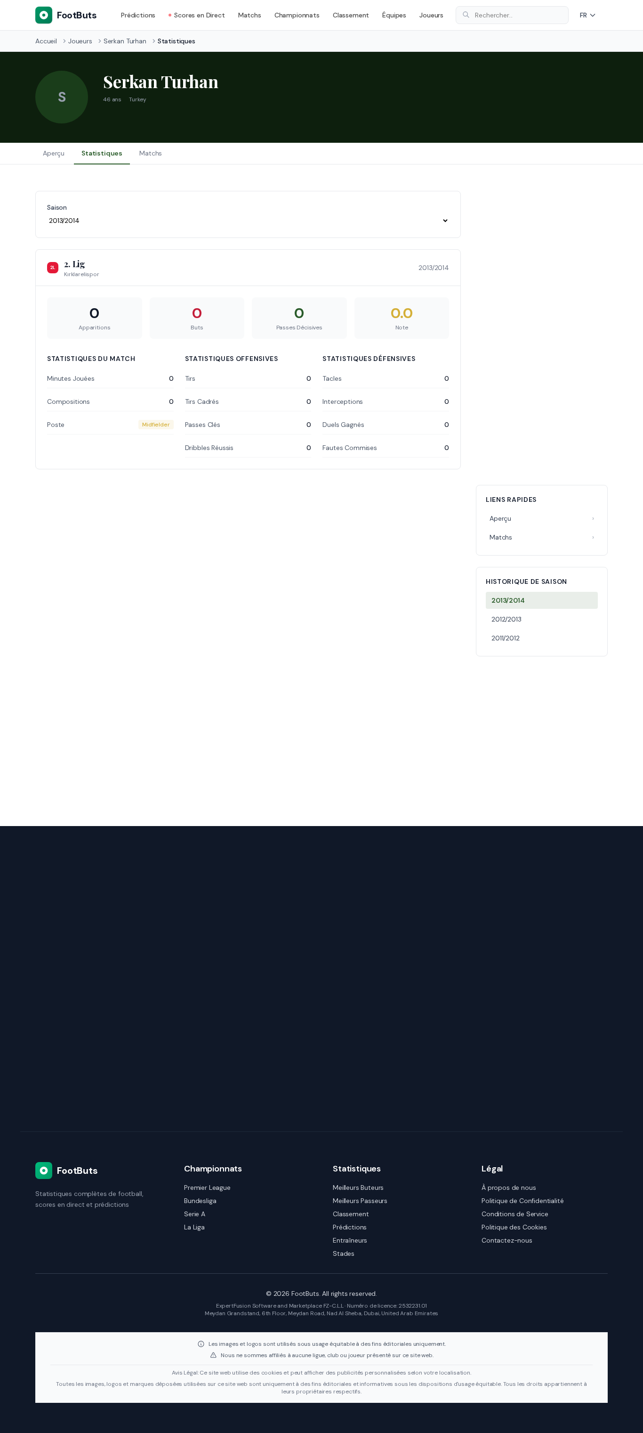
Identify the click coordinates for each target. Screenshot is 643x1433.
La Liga (194, 1227)
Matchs (249, 15)
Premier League (207, 1187)
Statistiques (101, 153)
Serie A (194, 1214)
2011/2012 (505, 638)
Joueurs (431, 15)
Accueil (46, 41)
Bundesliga (200, 1200)
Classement (351, 15)
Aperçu (53, 153)
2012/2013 (506, 619)
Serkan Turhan (125, 41)
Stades (343, 1253)
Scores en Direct (199, 15)
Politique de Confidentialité (523, 1200)
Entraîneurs (350, 1240)
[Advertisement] (542, 332)
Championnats (297, 15)
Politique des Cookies (514, 1227)
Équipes (394, 15)
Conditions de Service (515, 1214)
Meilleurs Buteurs (358, 1187)
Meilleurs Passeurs (360, 1200)
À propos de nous (509, 1187)
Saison (57, 207)
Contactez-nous (507, 1240)
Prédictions (138, 15)
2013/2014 (508, 600)
